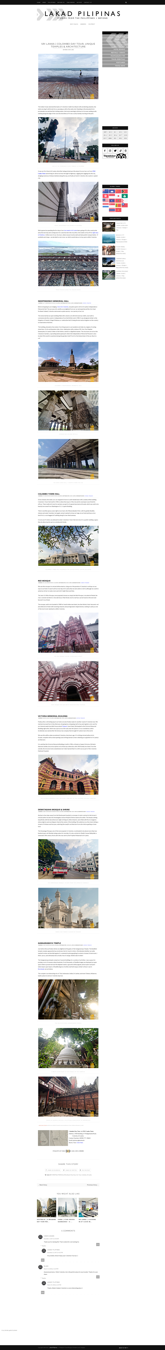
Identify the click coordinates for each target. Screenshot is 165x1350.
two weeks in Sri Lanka (70, 230)
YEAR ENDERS (71, 2)
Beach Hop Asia (71, 1175)
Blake (46, 1266)
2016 (65, 1175)
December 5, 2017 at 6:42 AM (51, 1238)
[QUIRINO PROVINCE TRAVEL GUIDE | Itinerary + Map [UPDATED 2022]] (109, 279)
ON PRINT (91, 24)
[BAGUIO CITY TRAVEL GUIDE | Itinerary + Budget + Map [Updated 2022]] (109, 243)
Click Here (80, 1142)
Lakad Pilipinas (53, 1250)
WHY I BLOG (74, 24)
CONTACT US (88, 2)
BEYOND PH (61, 2)
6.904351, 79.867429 (87, 303)
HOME (38, 2)
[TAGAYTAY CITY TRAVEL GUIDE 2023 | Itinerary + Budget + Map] (109, 231)
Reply (98, 1244)
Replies (44, 1246)
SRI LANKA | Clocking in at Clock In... (87, 1221)
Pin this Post (86, 1170)
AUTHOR (79, 2)
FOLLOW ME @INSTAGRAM (8, 1330)
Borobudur (41, 969)
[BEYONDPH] (53, 1175)
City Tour (78, 1175)
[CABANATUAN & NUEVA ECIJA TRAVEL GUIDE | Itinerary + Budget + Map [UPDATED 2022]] (109, 266)
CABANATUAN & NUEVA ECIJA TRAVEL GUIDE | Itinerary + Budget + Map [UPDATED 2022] (122, 263)
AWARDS (83, 24)
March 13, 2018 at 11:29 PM (51, 1269)
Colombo (84, 1175)
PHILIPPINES (51, 2)
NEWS (44, 2)
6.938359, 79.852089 (85, 582)
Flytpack (64, 726)
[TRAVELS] (60, 1175)
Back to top (123, 1347)
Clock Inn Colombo (62, 307)
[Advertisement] (68, 35)
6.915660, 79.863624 (88, 495)
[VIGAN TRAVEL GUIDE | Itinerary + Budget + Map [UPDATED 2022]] (109, 254)
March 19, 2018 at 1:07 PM (54, 1285)
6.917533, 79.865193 (80, 718)
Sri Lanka (89, 1175)
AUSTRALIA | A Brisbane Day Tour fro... (46, 1221)
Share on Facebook (54, 1170)
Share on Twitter (71, 1170)
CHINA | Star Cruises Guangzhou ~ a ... (66, 1221)
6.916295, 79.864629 (90, 811)
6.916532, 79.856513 (87, 945)
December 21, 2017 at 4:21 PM (55, 1252)
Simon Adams (49, 1236)
